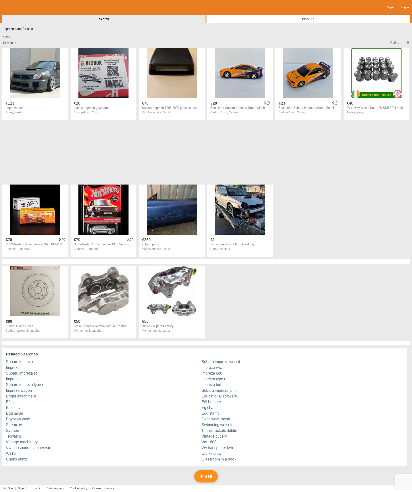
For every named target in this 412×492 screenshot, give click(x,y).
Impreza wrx (211, 367)
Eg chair (208, 408)
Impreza (13, 367)
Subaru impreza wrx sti (220, 362)
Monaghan (34, 330)
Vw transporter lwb (217, 448)
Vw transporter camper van (28, 448)
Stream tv (14, 425)
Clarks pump (16, 459)
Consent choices (103, 488)
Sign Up (392, 7)
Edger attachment (21, 396)
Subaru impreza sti (22, 373)
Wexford (20, 112)
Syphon (12, 431)
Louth (166, 249)
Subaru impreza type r (24, 385)
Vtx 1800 (208, 442)
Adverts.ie (21, 7)
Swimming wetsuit (216, 425)
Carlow (233, 112)
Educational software (219, 396)
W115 (11, 453)
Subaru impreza (19, 362)
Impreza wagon (19, 390)
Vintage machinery (22, 442)
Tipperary (24, 249)
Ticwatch (13, 436)
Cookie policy (78, 488)
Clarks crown (212, 453)
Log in (37, 488)
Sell (207, 476)
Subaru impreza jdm (218, 390)
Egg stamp (210, 413)
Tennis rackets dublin (219, 431)
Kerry (359, 112)
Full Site (7, 488)
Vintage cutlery (214, 436)
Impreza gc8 (211, 373)
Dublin (167, 112)
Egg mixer (14, 413)
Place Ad (308, 19)
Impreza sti (15, 379)
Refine (394, 42)
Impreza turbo (213, 385)
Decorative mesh (215, 419)
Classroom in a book (218, 459)
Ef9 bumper (211, 402)
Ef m (10, 402)
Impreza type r (213, 379)
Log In (405, 7)
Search (104, 19)
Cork (95, 112)
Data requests (55, 488)
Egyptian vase (18, 419)
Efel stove (14, 408)
